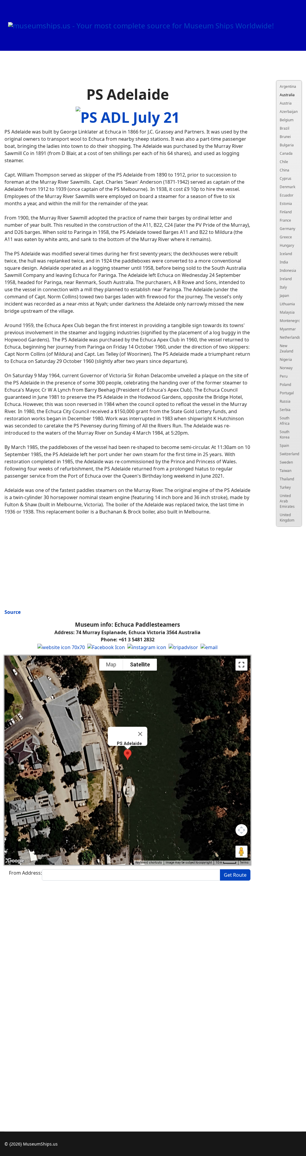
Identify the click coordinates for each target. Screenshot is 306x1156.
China (284, 170)
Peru (283, 376)
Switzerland (287, 453)
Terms (244, 862)
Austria (286, 103)
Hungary (287, 245)
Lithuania (287, 303)
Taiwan (285, 470)
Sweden (286, 462)
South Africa (285, 421)
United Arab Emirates (287, 501)
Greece (286, 237)
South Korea (285, 434)
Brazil (284, 128)
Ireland (286, 278)
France (285, 220)
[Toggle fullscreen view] (241, 665)
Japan (284, 295)
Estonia (286, 203)
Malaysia (287, 312)
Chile (284, 161)
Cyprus (285, 178)
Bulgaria (287, 145)
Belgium (286, 119)
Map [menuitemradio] (111, 664)
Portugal (287, 392)
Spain (284, 445)
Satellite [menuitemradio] (140, 664)
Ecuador (286, 195)
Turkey (285, 487)
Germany (287, 228)
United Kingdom (287, 517)
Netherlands (287, 337)
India (284, 262)
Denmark (287, 186)
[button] (127, 755)
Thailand (287, 479)
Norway (286, 367)
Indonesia (287, 270)
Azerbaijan (287, 111)
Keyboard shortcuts (148, 862)
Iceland (286, 253)
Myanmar (287, 329)
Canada (286, 153)
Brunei (285, 136)
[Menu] (288, 76)
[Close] (140, 734)
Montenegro (287, 320)
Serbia (285, 409)
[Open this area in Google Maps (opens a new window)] (16, 861)
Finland (286, 211)
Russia (285, 401)
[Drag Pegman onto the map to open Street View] (241, 852)
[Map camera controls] (241, 830)
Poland (285, 384)
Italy (283, 287)
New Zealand (286, 348)
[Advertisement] (127, 562)
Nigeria (286, 359)
